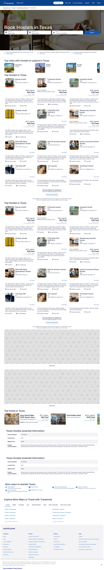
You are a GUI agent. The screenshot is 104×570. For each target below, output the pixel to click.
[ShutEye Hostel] (19, 123)
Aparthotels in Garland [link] (58, 509)
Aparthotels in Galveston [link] (11, 521)
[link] (16, 487)
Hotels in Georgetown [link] (10, 509)
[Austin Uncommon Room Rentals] (84, 151)
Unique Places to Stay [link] (33, 554)
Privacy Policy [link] (57, 536)
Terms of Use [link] (57, 541)
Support (87, 3)
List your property (77, 3)
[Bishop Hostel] (19, 92)
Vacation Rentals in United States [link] (36, 539)
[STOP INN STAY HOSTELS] (52, 123)
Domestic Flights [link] (32, 544)
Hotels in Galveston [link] (10, 518)
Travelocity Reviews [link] (33, 549)
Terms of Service (17, 568)
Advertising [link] (5, 554)
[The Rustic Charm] (84, 175)
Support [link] (80, 536)
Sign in (99, 3)
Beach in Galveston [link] (57, 518)
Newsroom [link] (5, 546)
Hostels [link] (13, 7)
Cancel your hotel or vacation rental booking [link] (89, 539)
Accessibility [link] (56, 546)
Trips (93, 3)
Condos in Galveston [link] (57, 521)
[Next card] (99, 68)
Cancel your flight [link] (83, 541)
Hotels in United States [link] (33, 536)
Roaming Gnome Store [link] (8, 552)
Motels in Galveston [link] (10, 515)
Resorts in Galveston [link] (10, 512)
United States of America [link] (22, 7)
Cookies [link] (55, 539)
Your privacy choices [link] (58, 549)
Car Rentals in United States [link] (34, 546)
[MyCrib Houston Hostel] (52, 151)
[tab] (7, 505)
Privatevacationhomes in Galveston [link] (61, 512)
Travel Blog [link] (31, 557)
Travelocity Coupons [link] (33, 552)
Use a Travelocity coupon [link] (84, 546)
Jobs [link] (4, 539)
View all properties (52, 194)
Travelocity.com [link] (7, 7)
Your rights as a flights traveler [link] (85, 549)
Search (92, 32)
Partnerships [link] (6, 544)
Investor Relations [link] (7, 549)
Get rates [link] (64, 121)
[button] (52, 499)
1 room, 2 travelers (61, 33)
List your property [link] (7, 541)
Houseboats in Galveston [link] (59, 515)
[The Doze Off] (19, 175)
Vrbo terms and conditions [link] (59, 544)
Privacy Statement (8, 568)
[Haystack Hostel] (84, 92)
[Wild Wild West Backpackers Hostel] (19, 151)
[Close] (101, 564)
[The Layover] (52, 175)
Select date (11, 33)
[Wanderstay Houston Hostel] (84, 123)
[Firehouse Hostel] (52, 92)
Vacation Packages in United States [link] (36, 541)
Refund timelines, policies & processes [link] (87, 544)
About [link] (4, 536)
